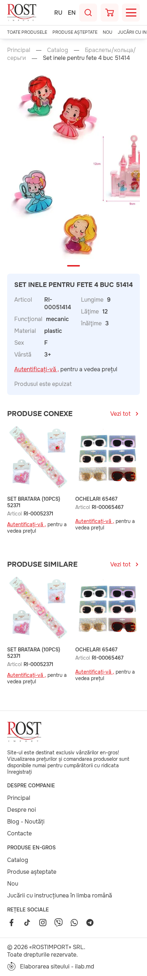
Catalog (57, 50)
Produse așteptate (74, 32)
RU (58, 12)
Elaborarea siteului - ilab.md (57, 966)
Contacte (19, 833)
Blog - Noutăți (26, 821)
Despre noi (21, 810)
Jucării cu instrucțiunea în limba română (59, 895)
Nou (107, 32)
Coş (109, 13)
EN (72, 12)
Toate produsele (27, 32)
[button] (73, 266)
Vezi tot (120, 414)
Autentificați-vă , (36, 369)
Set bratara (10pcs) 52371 (33, 502)
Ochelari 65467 (96, 499)
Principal (18, 50)
